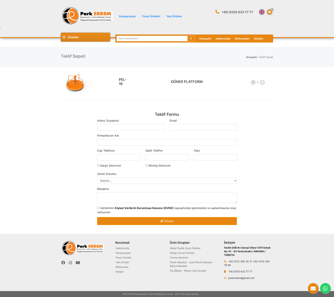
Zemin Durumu (106, 174)
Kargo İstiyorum (110, 165)
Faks (197, 150)
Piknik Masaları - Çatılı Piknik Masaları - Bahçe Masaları (192, 264)
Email (173, 120)
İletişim (258, 38)
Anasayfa (205, 38)
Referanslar (242, 38)
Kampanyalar (127, 16)
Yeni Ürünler (174, 16)
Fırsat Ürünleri (151, 16)
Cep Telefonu (106, 150)
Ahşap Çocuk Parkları (182, 252)
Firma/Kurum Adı (108, 135)
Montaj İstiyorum (159, 165)
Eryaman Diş (205, 294)
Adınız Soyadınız (108, 120)
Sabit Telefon (154, 150)
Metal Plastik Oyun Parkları (185, 248)
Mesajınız (103, 189)
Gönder (168, 221)
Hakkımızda (223, 38)
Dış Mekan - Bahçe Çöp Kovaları (188, 270)
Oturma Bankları (179, 257)
